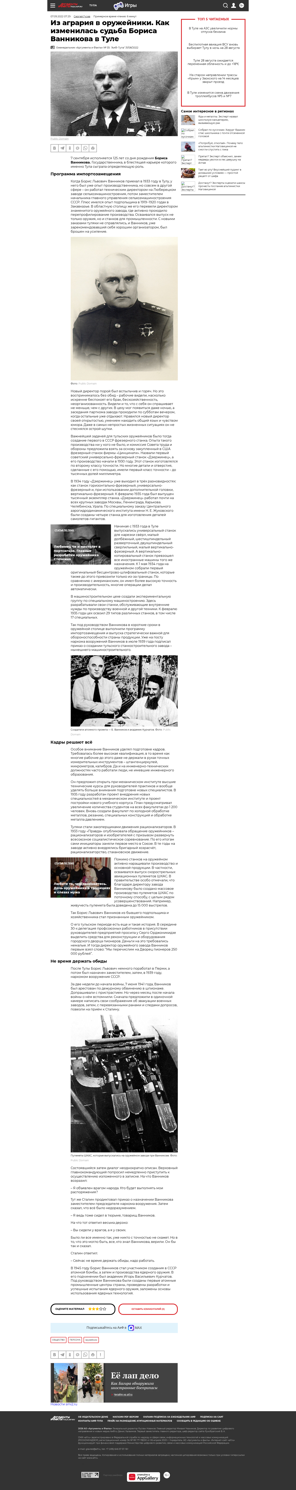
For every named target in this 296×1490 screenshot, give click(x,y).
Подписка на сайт (211, 1417)
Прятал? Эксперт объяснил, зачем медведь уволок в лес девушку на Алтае (219, 159)
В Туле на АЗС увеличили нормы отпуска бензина (213, 30)
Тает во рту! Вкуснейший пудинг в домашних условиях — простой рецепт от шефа (219, 173)
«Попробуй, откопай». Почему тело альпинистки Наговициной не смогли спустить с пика (220, 146)
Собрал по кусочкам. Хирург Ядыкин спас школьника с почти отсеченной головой (221, 133)
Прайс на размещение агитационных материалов (140, 1421)
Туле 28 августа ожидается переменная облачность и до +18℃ (213, 62)
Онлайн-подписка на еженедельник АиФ (169, 1417)
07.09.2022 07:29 (60, 16)
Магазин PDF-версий (126, 1417)
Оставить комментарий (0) (148, 1309)
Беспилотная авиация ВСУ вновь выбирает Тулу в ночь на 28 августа (213, 46)
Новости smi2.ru (64, 1404)
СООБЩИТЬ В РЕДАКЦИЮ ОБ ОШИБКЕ (199, 1421)
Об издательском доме (93, 1417)
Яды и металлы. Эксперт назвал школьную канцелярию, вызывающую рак (218, 119)
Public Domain (60, 138)
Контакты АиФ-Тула (90, 1421)
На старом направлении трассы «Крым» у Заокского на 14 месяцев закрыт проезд (213, 78)
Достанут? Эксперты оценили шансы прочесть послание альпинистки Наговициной (221, 186)
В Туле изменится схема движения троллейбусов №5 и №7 (213, 94)
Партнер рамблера (112, 1475)
